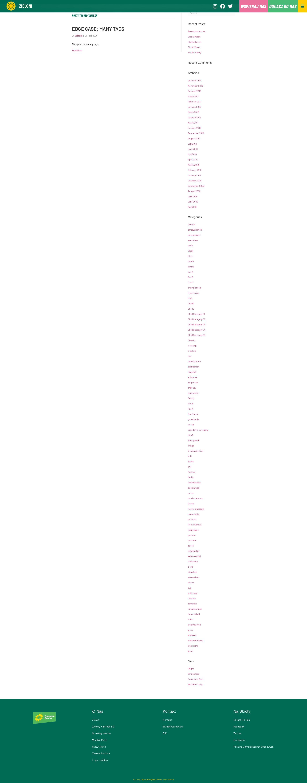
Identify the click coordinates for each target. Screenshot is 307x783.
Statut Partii (99, 746)
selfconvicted (194, 556)
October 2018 (194, 91)
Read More (77, 50)
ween (190, 630)
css (189, 356)
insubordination (195, 451)
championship (194, 287)
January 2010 (194, 175)
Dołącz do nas (282, 6)
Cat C (190, 282)
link (189, 466)
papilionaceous (195, 498)
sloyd (190, 566)
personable (193, 514)
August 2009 (194, 191)
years (190, 651)
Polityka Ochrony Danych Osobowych (253, 746)
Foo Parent (193, 414)
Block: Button (194, 42)
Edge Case (193, 382)
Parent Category (196, 508)
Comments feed (195, 679)
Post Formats (194, 524)
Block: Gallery (194, 52)
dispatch (192, 372)
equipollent (193, 393)
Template (192, 603)
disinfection (193, 366)
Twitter (237, 733)
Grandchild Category (198, 429)
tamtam (192, 598)
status (191, 582)
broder (191, 261)
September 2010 (196, 133)
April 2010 (192, 159)
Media (190, 477)
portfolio (192, 519)
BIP (165, 733)
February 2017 (194, 101)
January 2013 (194, 106)
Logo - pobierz (100, 759)
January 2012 (194, 117)
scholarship (193, 551)
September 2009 (196, 185)
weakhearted (194, 624)
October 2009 (194, 180)
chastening (193, 293)
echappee (192, 377)
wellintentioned (195, 640)
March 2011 (193, 122)
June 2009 (193, 201)
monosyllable (194, 482)
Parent (191, 503)
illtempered (193, 440)
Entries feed (193, 673)
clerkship (192, 345)
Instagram (239, 739)
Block (190, 250)
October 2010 (194, 128)
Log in (191, 668)
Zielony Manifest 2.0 (103, 726)
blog (190, 256)
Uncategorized (195, 608)
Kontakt (167, 719)
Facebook (238, 726)
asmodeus (193, 240)
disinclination (194, 361)
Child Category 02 (196, 319)
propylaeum (193, 529)
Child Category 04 (196, 329)
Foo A (190, 403)
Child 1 (191, 303)
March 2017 (193, 96)
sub (189, 587)
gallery (191, 424)
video (190, 619)
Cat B (190, 277)
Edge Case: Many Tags (98, 29)
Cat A (190, 271)
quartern (192, 540)
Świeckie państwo (196, 31)
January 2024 (194, 80)
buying (191, 266)
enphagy (192, 387)
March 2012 (193, 112)
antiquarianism (195, 229)
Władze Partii (99, 739)
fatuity (191, 398)
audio (190, 245)
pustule (191, 535)
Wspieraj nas (253, 6)
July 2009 (192, 196)
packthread (193, 487)
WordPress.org (195, 684)
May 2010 (192, 154)
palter (191, 493)
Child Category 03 (196, 324)
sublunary (192, 593)
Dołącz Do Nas (241, 719)
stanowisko (193, 577)
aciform (191, 224)
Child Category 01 (196, 314)
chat (190, 298)
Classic (191, 340)
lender (191, 461)
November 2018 (195, 85)
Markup (191, 472)
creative (192, 350)
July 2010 (192, 143)
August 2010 (194, 138)
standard (192, 572)
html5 (190, 435)
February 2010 (194, 170)
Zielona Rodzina (101, 753)
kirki (190, 456)
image (191, 445)
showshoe (193, 561)
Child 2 (191, 308)
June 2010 (193, 149)
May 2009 (192, 207)
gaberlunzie (193, 419)
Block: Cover (194, 47)
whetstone (193, 645)
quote (191, 545)
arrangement (194, 235)
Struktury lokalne (101, 733)
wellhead (192, 635)
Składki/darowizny (173, 726)
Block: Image (194, 36)
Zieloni (96, 719)
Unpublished (194, 614)
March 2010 (193, 164)
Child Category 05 (196, 335)
